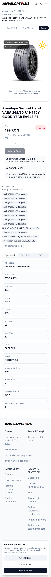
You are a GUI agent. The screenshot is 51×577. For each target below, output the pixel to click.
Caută (43, 28)
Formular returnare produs (10, 489)
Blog (30, 492)
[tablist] (25, 255)
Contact (9, 474)
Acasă (5, 11)
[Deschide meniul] (46, 3)
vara (7, 301)
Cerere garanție (13, 480)
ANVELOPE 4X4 (18, 11)
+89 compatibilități (13, 245)
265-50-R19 (11, 278)
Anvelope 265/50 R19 (12, 14)
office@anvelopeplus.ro (17, 460)
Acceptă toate (25, 570)
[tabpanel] (25, 335)
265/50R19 (18, 189)
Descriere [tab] (25, 255)
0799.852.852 (11, 449)
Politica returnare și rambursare (34, 511)
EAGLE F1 (10, 348)
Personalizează (25, 557)
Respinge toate (25, 564)
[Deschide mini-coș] (35, 3)
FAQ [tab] (40, 255)
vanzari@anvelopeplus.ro (18, 455)
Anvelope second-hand (17, 266)
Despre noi (34, 477)
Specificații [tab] (10, 255)
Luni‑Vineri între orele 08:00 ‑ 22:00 (13, 440)
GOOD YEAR (11, 360)
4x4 (6, 289)
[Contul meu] (41, 4)
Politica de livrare (37, 519)
